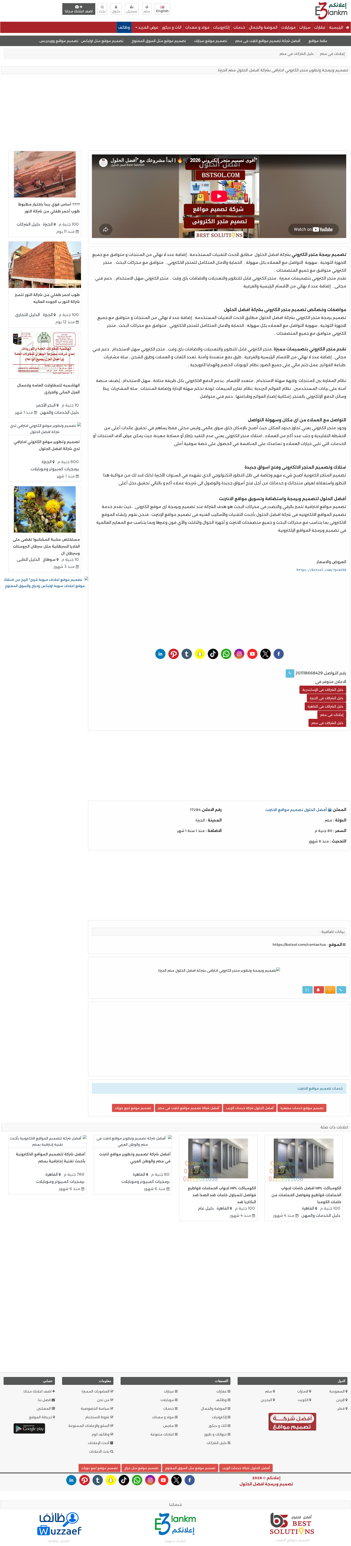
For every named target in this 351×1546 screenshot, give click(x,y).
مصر (269, 1391)
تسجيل (131, 11)
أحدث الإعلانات (99, 1443)
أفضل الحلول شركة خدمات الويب (250, 1108)
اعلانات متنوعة (162, 1434)
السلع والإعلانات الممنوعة (89, 1426)
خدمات (239, 27)
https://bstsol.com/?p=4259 (321, 570)
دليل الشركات (28, 224)
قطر (342, 1408)
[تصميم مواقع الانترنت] (292, 1422)
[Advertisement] (229, 10)
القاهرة (308, 1208)
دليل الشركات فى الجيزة (326, 698)
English (162, 11)
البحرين (267, 1400)
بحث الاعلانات (99, 1451)
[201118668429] (290, 673)
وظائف (124, 27)
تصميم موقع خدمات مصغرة (302, 1108)
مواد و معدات (197, 27)
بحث (102, 11)
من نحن (103, 1400)
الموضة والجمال (263, 27)
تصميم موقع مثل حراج (141, 1468)
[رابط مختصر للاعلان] (307, 990)
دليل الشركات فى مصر (297, 54)
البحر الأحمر (46, 405)
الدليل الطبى (28, 559)
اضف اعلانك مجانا (79, 11)
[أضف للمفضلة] (330, 990)
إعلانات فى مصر (332, 54)
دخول (116, 11)
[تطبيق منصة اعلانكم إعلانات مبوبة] (29, 1428)
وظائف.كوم (100, 1434)
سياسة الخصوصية (95, 1408)
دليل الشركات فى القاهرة (325, 706)
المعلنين (44, 1408)
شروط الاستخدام (97, 1417)
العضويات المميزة (95, 1391)
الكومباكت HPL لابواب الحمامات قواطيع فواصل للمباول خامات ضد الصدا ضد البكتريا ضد (222, 1195)
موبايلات (288, 27)
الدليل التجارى (27, 314)
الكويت (303, 1400)
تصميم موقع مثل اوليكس (133, 41)
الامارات (303, 1391)
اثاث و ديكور (171, 27)
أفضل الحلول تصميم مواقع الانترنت (296, 809)
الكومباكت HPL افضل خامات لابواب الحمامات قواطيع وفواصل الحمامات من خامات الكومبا (306, 1195)
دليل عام (206, 1208)
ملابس (169, 1426)
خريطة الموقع (41, 1417)
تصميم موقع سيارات (241, 41)
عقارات (319, 27)
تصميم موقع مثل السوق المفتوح (189, 41)
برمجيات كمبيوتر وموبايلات (55, 469)
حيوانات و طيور (216, 1434)
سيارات (304, 27)
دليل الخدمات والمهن (59, 412)
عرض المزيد (147, 27)
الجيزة (48, 224)
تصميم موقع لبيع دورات (133, 1108)
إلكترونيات (221, 27)
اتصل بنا (45, 1400)
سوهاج (50, 559)
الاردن (341, 1400)
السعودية (337, 1391)
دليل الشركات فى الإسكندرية (322, 690)
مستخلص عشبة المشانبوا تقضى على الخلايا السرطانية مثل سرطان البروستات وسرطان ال (46, 546)
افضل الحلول (251, 1484)
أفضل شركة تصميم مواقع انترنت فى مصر (298, 41)
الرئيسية (336, 27)
